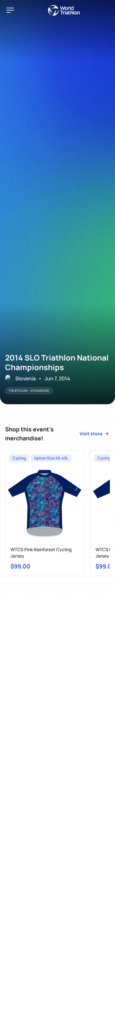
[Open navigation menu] (10, 10)
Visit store (91, 433)
